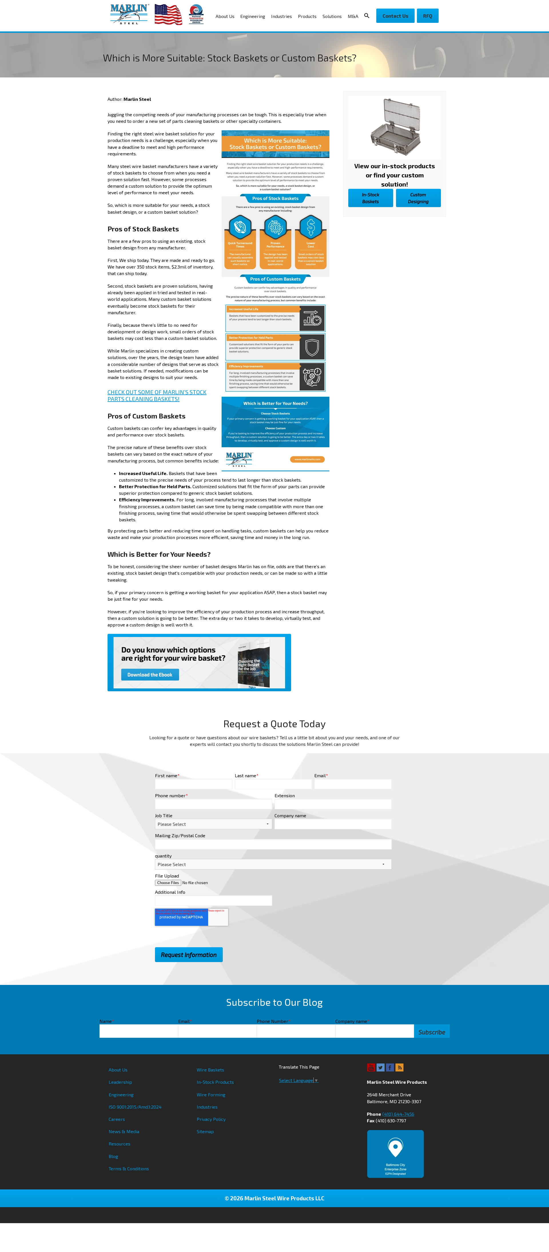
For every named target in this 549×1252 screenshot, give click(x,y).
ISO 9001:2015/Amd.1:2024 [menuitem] (135, 1106)
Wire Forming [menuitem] (211, 1094)
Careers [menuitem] (117, 1119)
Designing (418, 198)
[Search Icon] (368, 16)
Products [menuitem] (307, 16)
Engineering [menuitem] (252, 16)
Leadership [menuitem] (120, 1082)
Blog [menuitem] (113, 1156)
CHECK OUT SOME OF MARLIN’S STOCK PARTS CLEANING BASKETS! (157, 395)
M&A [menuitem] (353, 16)
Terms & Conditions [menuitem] (129, 1168)
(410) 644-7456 (398, 1114)
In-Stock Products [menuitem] (215, 1082)
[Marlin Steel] (132, 14)
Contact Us (395, 16)
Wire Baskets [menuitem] (210, 1069)
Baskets (370, 198)
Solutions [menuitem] (332, 16)
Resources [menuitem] (119, 1143)
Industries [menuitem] (281, 16)
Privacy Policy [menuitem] (211, 1119)
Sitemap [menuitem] (205, 1131)
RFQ (427, 16)
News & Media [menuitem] (124, 1131)
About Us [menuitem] (225, 16)
